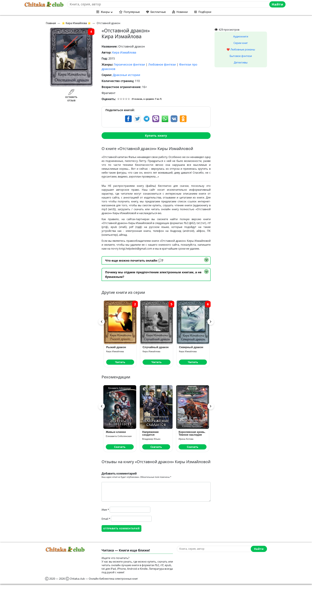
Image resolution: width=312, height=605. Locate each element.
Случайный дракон (155, 347)
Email (106, 519)
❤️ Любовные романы (241, 49)
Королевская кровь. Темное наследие (192, 433)
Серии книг (241, 43)
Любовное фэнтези (162, 64)
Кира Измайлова (124, 52)
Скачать (119, 447)
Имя (105, 509)
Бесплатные (158, 12)
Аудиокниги (240, 36)
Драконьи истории (126, 75)
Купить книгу (156, 135)
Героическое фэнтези (129, 64)
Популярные (132, 12)
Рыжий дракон (116, 347)
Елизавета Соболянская (119, 436)
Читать (120, 362)
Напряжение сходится (150, 433)
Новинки (182, 12)
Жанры (105, 12)
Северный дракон (191, 347)
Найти (277, 4)
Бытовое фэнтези (241, 56)
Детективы (240, 62)
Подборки (204, 12)
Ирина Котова (186, 439)
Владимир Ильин (151, 439)
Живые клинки (116, 432)
